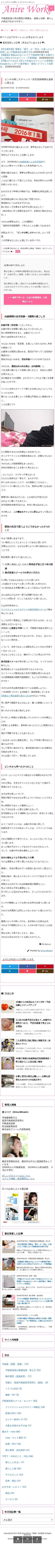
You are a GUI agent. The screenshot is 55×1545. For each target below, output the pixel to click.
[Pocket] (27, 99)
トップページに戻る (10, 2)
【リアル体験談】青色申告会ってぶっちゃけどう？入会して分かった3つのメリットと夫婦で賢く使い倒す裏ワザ (35, 1301)
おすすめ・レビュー (14, 1486)
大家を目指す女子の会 (18, 1425)
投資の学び (13, 1413)
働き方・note (11, 1431)
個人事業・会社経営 (17, 1450)
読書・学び (13, 1443)
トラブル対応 (13, 1388)
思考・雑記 (13, 1480)
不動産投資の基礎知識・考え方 (23, 1370)
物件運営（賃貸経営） (18, 1376)
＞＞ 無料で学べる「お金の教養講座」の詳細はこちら (27, 299)
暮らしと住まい (14, 1462)
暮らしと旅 (13, 1468)
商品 (9, 1493)
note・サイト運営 (15, 1437)
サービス (11, 1499)
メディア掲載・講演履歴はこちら (18, 1178)
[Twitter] (10, 95)
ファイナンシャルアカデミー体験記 (25, 1407)
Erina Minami (47, 950)
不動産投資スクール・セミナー (19, 1400)
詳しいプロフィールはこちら (16, 1175)
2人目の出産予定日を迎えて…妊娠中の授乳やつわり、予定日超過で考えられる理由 (33, 1023)
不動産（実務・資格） (15, 1364)
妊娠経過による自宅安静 (31, 161)
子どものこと (43, 30)
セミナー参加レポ (16, 1419)
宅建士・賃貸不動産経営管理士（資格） (26, 1382)
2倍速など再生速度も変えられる (16, 695)
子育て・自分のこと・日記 (23, 30)
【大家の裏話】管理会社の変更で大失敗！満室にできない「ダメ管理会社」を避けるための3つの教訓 (35, 1320)
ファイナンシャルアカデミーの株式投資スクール (23, 609)
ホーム (5, 30)
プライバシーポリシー (27, 2)
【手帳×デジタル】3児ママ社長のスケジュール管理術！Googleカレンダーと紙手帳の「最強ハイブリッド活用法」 (27, 63)
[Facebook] (27, 95)
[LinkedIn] (9, 99)
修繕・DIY (12, 1394)
